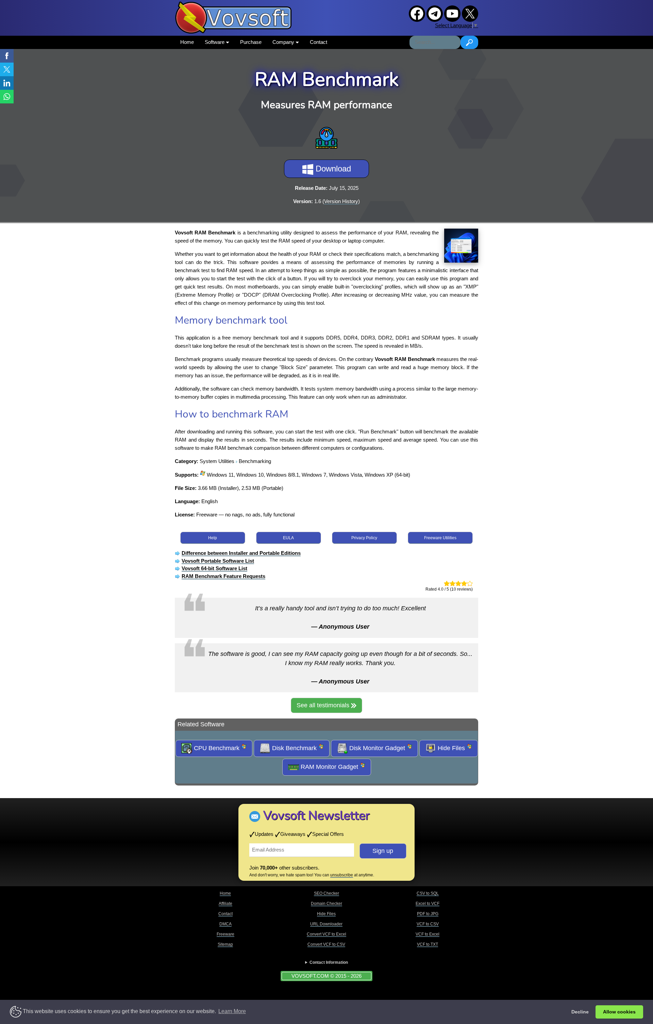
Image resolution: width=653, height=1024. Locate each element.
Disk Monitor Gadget (377, 748)
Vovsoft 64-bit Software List (214, 568)
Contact (318, 42)
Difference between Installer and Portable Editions (241, 553)
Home (187, 42)
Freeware (225, 934)
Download (332, 168)
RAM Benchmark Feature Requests (223, 576)
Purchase (251, 42)
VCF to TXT (427, 944)
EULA (288, 537)
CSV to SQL (428, 893)
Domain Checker (326, 903)
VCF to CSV (428, 924)
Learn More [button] (232, 1011)
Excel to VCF (427, 903)
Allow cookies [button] (619, 1011)
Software (215, 42)
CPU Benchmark (216, 748)
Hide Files (451, 748)
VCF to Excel (427, 934)
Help (212, 537)
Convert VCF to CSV (326, 944)
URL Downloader (326, 924)
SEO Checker (326, 893)
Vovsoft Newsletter (316, 815)
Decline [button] (580, 1011)
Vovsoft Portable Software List (218, 561)
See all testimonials (324, 705)
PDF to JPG (427, 913)
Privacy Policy (364, 537)
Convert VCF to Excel (326, 934)
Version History (341, 201)
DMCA (225, 924)
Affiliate (225, 903)
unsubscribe (341, 875)
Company (284, 42)
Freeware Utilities (440, 537)
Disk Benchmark (294, 748)
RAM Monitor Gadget (329, 766)
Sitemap (225, 944)
